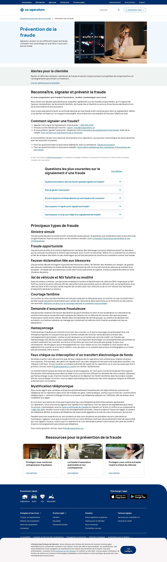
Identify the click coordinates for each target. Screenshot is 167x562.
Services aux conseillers (128, 517)
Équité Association (106, 144)
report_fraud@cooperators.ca (81, 127)
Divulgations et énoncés (76, 537)
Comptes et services (29, 513)
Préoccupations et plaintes (96, 517)
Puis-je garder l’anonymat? (57, 190)
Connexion (24, 528)
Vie (42, 501)
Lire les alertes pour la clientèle (45, 83)
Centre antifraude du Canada (75, 407)
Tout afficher (116, 171)
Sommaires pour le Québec (119, 537)
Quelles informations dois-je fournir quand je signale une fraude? (74, 182)
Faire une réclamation (28, 524)
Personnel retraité (60, 524)
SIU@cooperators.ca (63, 366)
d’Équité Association (54, 157)
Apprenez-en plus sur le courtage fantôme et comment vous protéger (75, 303)
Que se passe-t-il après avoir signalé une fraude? (67, 206)
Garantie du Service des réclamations (48, 537)
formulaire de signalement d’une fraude (100, 130)
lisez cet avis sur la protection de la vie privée (61, 132)
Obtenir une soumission (29, 521)
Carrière (56, 517)
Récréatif (51, 501)
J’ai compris (128, 550)
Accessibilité (25, 537)
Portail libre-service (93, 528)
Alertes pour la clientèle (95, 521)
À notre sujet (58, 513)
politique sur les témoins (66, 551)
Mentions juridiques (97, 537)
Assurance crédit (125, 521)
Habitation (25, 501)
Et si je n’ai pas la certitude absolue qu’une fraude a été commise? (75, 198)
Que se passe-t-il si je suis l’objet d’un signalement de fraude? (73, 214)
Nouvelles (57, 521)
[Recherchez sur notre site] (119, 10)
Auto (34, 501)
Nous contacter (91, 524)
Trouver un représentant (30, 517)
